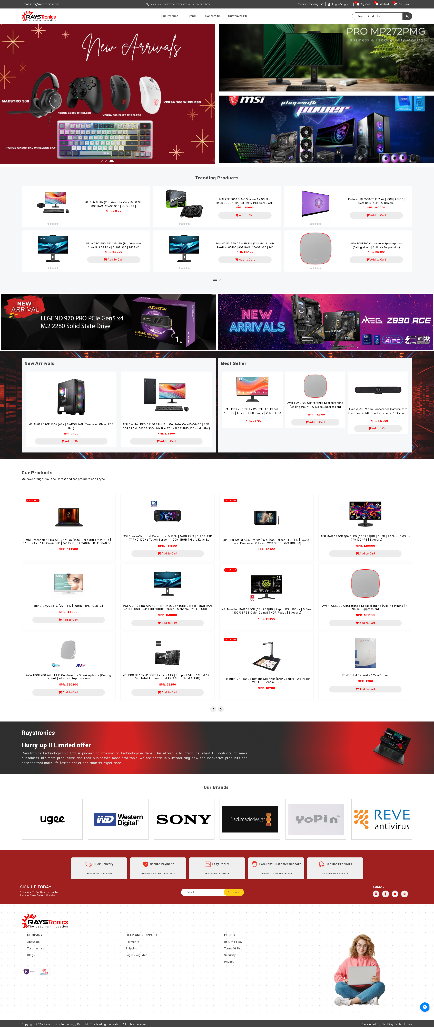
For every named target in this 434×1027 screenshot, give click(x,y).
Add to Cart (246, 215)
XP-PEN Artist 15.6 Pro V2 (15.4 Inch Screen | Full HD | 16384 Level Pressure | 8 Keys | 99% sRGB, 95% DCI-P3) (266, 541)
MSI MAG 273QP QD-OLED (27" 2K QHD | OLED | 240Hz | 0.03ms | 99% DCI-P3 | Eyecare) (365, 538)
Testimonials (35, 948)
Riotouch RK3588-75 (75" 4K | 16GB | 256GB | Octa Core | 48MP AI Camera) (376, 201)
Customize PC (237, 16)
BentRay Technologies (397, 1024)
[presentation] (213, 709)
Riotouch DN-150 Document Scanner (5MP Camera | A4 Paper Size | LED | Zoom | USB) (266, 680)
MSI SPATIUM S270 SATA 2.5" (71, 424)
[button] (103, 161)
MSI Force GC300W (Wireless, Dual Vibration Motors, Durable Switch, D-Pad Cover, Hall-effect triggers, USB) (166, 426)
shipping (131, 948)
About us (33, 941)
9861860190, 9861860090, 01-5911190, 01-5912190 (187, 4)
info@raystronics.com (44, 4)
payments (132, 941)
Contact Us (213, 16)
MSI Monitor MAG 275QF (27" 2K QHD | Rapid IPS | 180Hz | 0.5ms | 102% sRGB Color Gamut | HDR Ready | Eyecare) (266, 611)
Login (129, 955)
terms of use (233, 948)
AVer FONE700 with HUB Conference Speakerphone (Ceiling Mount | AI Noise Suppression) (68, 677)
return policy (233, 941)
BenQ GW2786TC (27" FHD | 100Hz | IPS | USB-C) (68, 605)
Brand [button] (192, 16)
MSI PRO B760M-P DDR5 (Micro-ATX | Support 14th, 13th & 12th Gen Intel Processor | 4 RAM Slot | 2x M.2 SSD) (168, 677)
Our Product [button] (169, 16)
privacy (229, 961)
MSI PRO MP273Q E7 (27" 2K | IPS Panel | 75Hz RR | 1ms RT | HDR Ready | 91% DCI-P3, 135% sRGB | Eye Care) (252, 411)
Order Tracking (308, 4)
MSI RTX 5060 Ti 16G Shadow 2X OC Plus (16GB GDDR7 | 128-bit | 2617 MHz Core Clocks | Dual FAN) (245, 202)
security (230, 955)
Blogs (31, 955)
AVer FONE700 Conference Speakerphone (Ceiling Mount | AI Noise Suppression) (376, 245)
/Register (140, 955)
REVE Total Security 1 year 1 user (365, 675)
